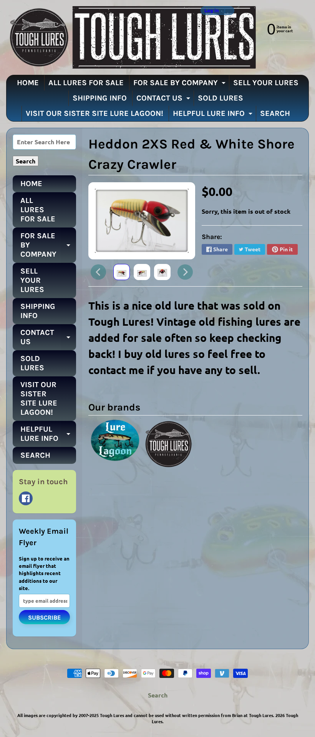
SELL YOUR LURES (265, 82)
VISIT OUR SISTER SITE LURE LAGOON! (94, 113)
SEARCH (275, 113)
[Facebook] (26, 498)
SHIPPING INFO (100, 98)
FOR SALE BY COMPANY (180, 84)
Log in (211, 10)
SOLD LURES (220, 98)
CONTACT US (164, 100)
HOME (28, 82)
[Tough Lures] (131, 37)
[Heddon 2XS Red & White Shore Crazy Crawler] (121, 272)
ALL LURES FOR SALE (86, 82)
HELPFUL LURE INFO (213, 115)
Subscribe (44, 617)
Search (157, 695)
